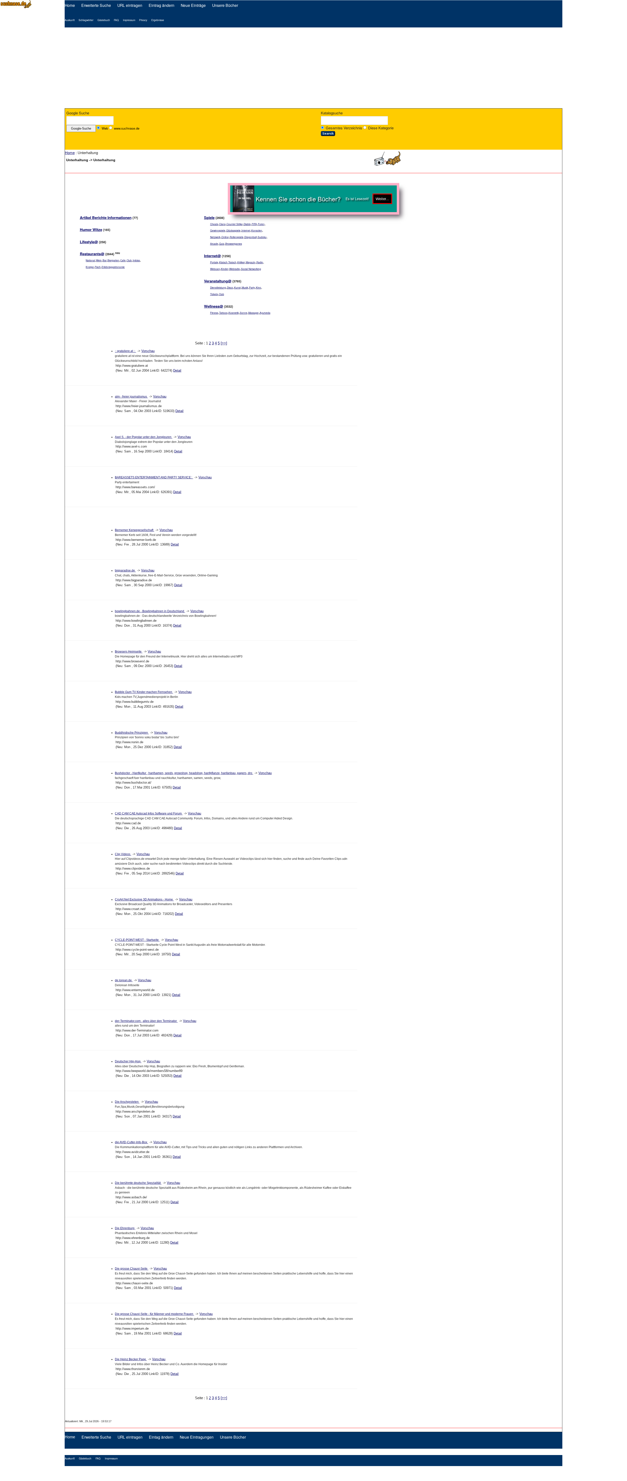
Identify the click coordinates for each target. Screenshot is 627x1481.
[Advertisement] (313, 68)
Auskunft (70, 20)
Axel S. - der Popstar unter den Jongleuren (143, 438)
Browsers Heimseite (128, 653)
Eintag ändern (161, 1438)
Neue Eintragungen (197, 1438)
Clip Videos (123, 856)
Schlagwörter (86, 20)
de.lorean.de (124, 982)
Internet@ (212, 257)
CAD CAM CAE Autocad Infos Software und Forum (148, 815)
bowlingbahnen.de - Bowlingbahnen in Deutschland (150, 613)
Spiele (209, 219)
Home (70, 5)
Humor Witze (91, 231)
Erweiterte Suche (96, 5)
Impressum (129, 20)
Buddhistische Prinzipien (132, 734)
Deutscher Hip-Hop (128, 1063)
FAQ (116, 20)
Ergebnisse (157, 20)
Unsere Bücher (225, 5)
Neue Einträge (193, 5)
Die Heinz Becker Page (131, 1361)
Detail (177, 372)
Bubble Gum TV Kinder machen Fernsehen (144, 694)
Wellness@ (213, 308)
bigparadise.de (125, 572)
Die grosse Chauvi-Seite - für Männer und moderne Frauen (154, 1316)
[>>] (224, 345)
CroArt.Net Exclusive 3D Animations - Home (144, 901)
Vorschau (148, 353)
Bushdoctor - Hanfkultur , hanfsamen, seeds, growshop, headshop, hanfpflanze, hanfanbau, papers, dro (184, 775)
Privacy (143, 20)
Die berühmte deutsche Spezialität (138, 1184)
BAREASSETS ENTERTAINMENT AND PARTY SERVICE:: (154, 479)
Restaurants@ (92, 255)
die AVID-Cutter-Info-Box (131, 1144)
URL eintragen (129, 5)
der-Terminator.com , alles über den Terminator (146, 1022)
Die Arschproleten (127, 1103)
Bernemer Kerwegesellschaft (134, 532)
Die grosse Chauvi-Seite (131, 1270)
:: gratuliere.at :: (125, 353)
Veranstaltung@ (217, 283)
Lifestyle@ (89, 243)
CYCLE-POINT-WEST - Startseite (137, 941)
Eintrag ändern (161, 5)
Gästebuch (103, 20)
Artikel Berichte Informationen (106, 219)
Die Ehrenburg (125, 1230)
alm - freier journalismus (131, 398)
